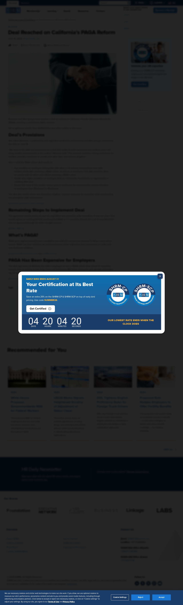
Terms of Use (53, 601)
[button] (40, 308)
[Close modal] (160, 276)
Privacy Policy (69, 601)
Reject (140, 597)
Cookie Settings (120, 597)
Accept (162, 597)
